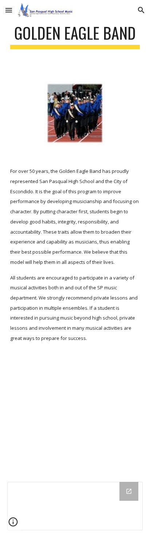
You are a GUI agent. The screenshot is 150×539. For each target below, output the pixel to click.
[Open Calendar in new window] (128, 491)
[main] (75, 36)
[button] (8, 10)
